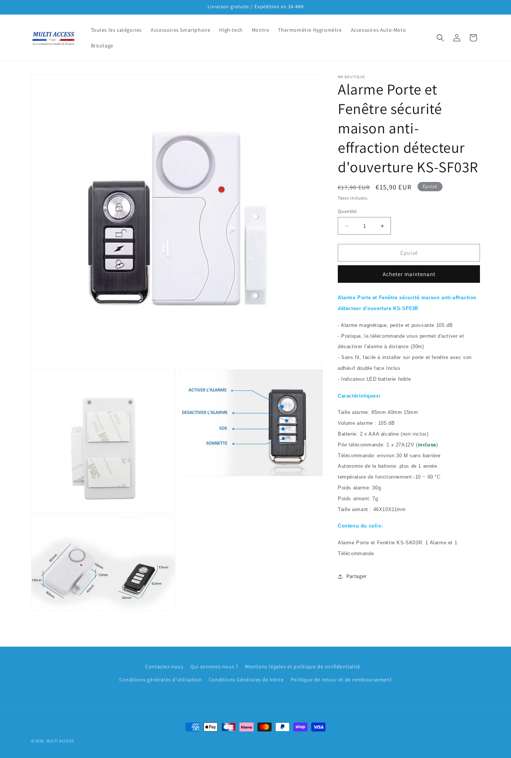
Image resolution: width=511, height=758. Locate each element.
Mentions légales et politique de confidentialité (302, 666)
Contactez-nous (164, 666)
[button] (440, 38)
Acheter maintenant (409, 274)
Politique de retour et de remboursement (341, 679)
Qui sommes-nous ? (214, 666)
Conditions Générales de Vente (246, 679)
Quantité (347, 211)
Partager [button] (356, 576)
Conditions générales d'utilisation (160, 679)
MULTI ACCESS (60, 740)
